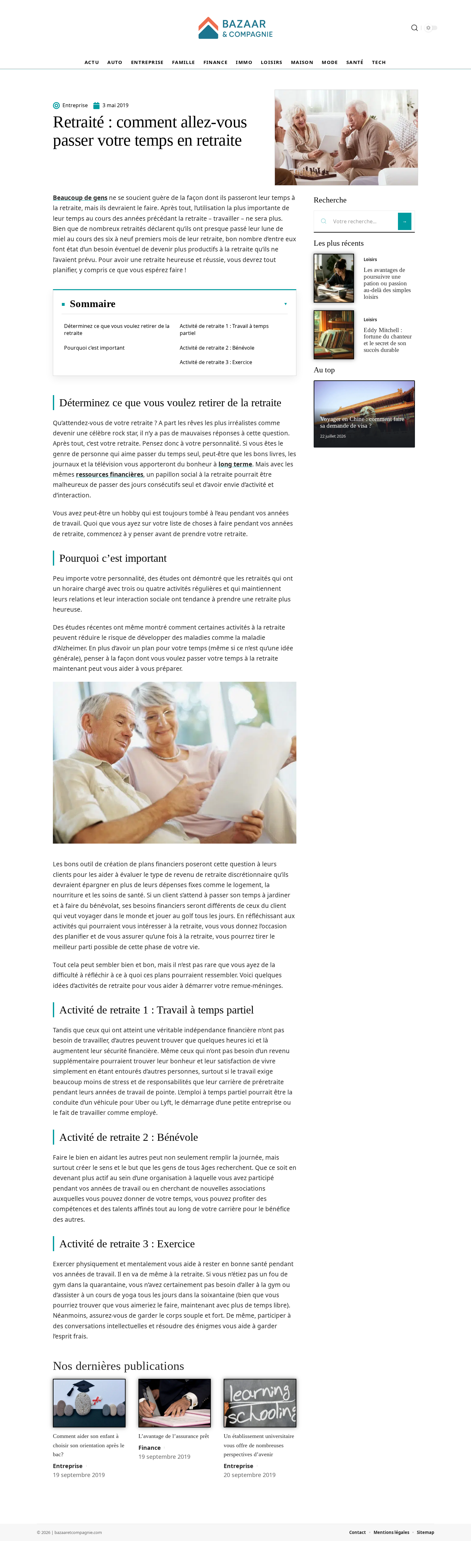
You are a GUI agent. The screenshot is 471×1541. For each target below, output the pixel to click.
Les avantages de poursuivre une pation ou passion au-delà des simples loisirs (387, 283)
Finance (149, 1447)
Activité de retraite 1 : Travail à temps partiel (224, 329)
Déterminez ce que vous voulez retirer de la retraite (116, 329)
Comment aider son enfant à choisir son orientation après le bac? (88, 1445)
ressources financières (109, 474)
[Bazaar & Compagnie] (235, 28)
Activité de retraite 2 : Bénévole (217, 347)
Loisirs (370, 259)
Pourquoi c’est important (94, 347)
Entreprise (68, 1466)
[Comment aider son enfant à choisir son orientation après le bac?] (89, 1403)
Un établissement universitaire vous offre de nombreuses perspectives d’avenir (259, 1445)
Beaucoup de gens (80, 198)
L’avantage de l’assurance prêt (173, 1436)
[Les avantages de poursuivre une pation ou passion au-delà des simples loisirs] (334, 278)
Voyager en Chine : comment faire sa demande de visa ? (362, 422)
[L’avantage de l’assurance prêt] (175, 1403)
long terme (235, 464)
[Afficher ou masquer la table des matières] (201, 304)
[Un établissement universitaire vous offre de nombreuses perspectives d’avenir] (260, 1403)
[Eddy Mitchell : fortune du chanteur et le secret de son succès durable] (334, 335)
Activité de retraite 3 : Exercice (216, 362)
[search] (414, 27)
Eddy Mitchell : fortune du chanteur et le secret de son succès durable (388, 340)
